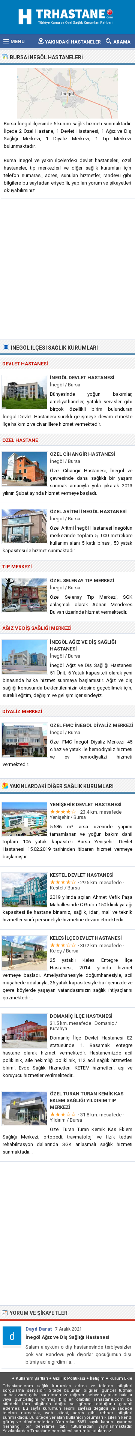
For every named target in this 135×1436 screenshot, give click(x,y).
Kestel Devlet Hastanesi (82, 875)
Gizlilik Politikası (69, 1378)
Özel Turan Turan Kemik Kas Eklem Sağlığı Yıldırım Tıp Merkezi (86, 1100)
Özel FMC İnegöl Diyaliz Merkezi (92, 725)
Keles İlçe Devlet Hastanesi (86, 938)
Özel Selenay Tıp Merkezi (82, 580)
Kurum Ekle (121, 1378)
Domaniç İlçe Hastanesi (81, 1016)
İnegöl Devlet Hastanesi (82, 377)
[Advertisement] (67, 268)
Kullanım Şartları (32, 1378)
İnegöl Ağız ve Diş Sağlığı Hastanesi (68, 1337)
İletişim (97, 1378)
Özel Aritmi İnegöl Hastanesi (88, 511)
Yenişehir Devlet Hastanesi (86, 804)
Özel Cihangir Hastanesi (82, 454)
